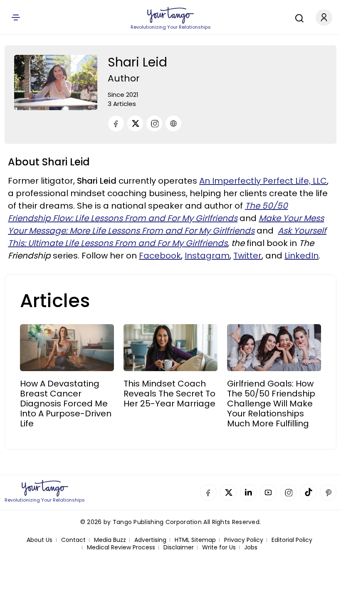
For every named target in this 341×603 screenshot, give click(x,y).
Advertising (150, 540)
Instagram (207, 255)
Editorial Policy (292, 540)
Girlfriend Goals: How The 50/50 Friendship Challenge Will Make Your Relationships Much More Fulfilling (271, 403)
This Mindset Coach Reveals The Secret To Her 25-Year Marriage (169, 394)
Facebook (160, 255)
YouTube (268, 492)
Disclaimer (178, 547)
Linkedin (248, 492)
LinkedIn (301, 255)
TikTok (308, 492)
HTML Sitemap (195, 540)
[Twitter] (135, 123)
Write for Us (219, 547)
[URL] (173, 123)
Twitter (247, 255)
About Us (39, 540)
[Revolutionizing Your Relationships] (170, 15)
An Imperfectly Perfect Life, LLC (263, 181)
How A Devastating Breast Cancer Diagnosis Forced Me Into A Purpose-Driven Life (65, 403)
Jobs (250, 547)
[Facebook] (116, 123)
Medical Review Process (121, 547)
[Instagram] (154, 123)
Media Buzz (110, 540)
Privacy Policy (243, 540)
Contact (73, 540)
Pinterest (328, 492)
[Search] (297, 17)
